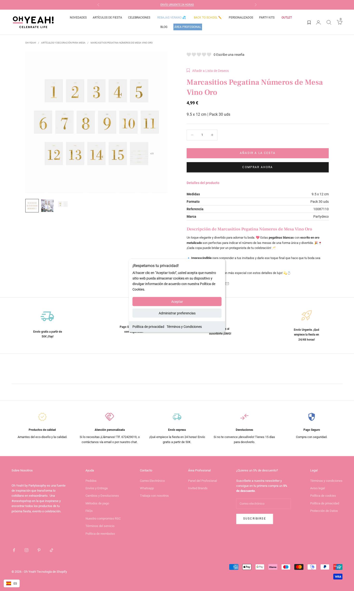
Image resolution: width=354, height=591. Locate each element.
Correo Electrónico (152, 481)
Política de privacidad (148, 327)
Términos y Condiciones (184, 327)
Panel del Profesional (202, 481)
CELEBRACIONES (139, 17)
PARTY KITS (267, 17)
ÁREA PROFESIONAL (187, 27)
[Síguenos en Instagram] (26, 550)
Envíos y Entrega (96, 488)
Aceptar (177, 302)
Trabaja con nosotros (154, 495)
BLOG (163, 27)
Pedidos (91, 481)
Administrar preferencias (177, 313)
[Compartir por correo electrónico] (227, 284)
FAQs (89, 511)
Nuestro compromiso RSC (103, 518)
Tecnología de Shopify (52, 571)
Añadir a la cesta (257, 153)
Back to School (208, 17)
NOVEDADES (78, 17)
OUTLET (287, 17)
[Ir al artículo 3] (63, 204)
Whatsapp (147, 488)
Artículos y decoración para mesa (63, 42)
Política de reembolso (100, 533)
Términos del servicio (99, 526)
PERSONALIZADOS (241, 17)
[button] (208, 71)
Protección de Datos (324, 511)
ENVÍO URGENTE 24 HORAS (177, 4)
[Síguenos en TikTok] (51, 550)
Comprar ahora (257, 167)
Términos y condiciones (326, 481)
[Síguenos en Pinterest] (39, 550)
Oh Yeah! (30, 42)
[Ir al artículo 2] (47, 205)
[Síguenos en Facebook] (14, 550)
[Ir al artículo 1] (32, 205)
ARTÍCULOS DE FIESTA (107, 17)
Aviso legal (317, 488)
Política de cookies (323, 495)
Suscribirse (254, 518)
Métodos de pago (97, 503)
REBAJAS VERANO (171, 17)
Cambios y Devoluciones (102, 495)
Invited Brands (198, 488)
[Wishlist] (309, 22)
